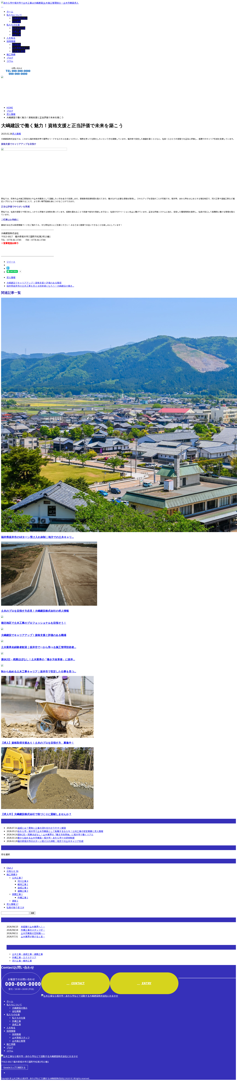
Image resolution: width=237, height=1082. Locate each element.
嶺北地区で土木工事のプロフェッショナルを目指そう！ (33, 622)
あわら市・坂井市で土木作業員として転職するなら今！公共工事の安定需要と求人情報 (60, 831)
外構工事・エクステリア (24, 957)
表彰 (15, 900)
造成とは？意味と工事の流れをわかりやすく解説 (42, 827)
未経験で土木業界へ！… (33, 926)
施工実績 (11, 54)
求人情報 (16, 133)
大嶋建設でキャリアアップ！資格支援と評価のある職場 (33, 635)
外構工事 (16, 31)
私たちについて (14, 14)
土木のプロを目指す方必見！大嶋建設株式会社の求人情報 (35, 610)
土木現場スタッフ (21, 47)
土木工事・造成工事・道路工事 (27, 954)
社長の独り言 (15, 907)
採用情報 (11, 41)
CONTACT (10, 77)
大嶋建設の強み (19, 18)
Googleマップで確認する (14, 1067)
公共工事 (17, 877)
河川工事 (23, 881)
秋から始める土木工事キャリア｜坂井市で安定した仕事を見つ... (38, 671)
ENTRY (146, 983)
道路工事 (23, 891)
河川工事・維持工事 (22, 960)
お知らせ (12, 871)
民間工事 (17, 894)
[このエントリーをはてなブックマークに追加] (8, 268)
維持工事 (23, 884)
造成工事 (16, 34)
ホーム (10, 11)
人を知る (11, 38)
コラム (10, 61)
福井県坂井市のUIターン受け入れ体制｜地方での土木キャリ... (37, 537)
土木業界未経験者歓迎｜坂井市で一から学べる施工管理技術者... (38, 647)
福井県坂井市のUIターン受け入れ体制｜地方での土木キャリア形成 (50, 841)
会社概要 (16, 21)
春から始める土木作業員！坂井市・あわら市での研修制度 (46, 837)
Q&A (10, 867)
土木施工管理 (18, 51)
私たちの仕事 (13, 24)
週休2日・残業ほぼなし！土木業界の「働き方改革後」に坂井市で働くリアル (55, 834)
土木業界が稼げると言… (33, 936)
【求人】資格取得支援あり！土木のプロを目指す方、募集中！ (37, 742)
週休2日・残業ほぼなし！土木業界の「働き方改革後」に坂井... (38, 659)
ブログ (10, 57)
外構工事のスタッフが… (33, 930)
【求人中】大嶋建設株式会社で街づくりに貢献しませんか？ (36, 814)
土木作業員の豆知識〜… (33, 933)
